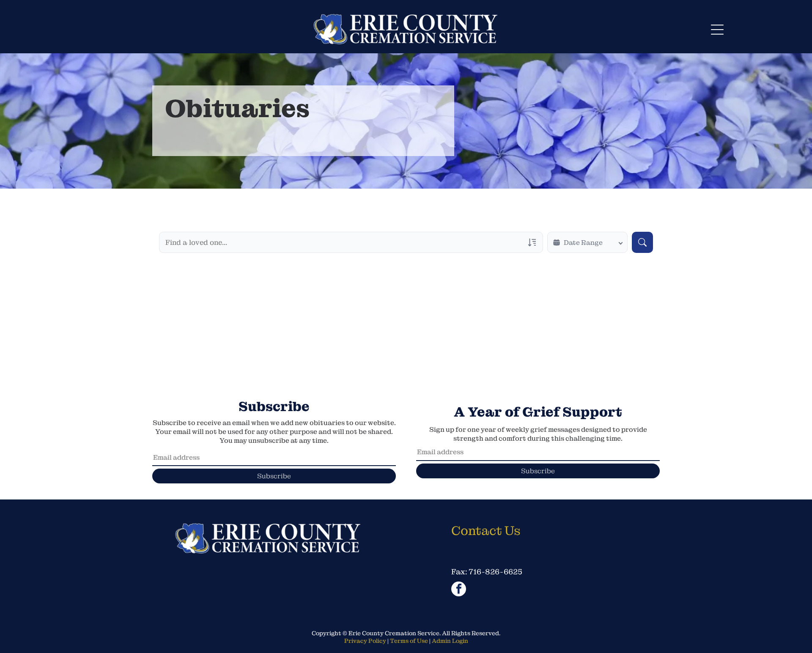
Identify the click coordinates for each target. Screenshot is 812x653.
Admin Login (450, 641)
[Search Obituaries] (642, 242)
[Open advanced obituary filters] (532, 242)
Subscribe (274, 476)
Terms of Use (409, 641)
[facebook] (458, 590)
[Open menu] (717, 29)
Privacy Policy (365, 641)
